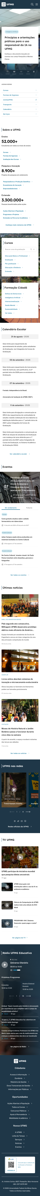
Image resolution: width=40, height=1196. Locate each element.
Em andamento (11, 508)
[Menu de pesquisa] (32, 4)
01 (7, 72)
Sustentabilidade (11, 309)
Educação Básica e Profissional (16, 256)
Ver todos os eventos (18, 575)
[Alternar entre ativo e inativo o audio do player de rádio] (11, 970)
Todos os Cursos (18, 1107)
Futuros (29, 508)
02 (14, 72)
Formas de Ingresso (11, 95)
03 (21, 72)
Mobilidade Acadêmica (18, 1118)
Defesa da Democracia (13, 294)
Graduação (9, 260)
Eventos (18, 1147)
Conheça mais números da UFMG (18, 225)
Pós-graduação (10, 264)
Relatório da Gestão (18, 1082)
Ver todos (8, 313)
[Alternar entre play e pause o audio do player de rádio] (5, 965)
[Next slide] (27, 812)
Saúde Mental (10, 305)
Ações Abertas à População (18, 1103)
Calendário (7, 109)
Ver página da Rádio (18, 1047)
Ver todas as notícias (18, 753)
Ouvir (6, 1014)
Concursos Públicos (18, 1111)
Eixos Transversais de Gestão (18, 1086)
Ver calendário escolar (18, 454)
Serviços (6, 114)
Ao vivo (14, 960)
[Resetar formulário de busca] (34, 249)
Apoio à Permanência (18, 1114)
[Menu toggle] (36, 4)
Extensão (8, 271)
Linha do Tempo (18, 1136)
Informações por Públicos (18, 1089)
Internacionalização (12, 301)
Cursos (5, 90)
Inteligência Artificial (12, 298)
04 (28, 72)
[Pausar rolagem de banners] (34, 71)
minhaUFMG (8, 100)
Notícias (18, 1143)
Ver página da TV (19, 938)
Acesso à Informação (18, 1075)
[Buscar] (31, 249)
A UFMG (18, 1132)
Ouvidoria (18, 1078)
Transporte (7, 105)
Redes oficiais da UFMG (18, 826)
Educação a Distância (13, 267)
